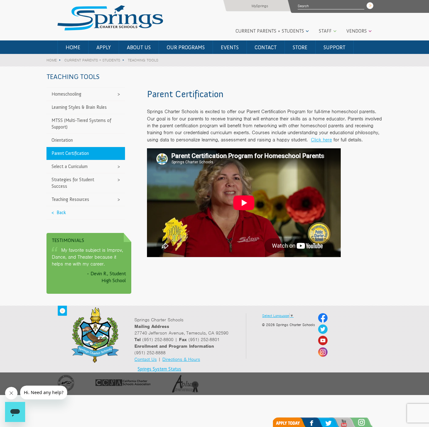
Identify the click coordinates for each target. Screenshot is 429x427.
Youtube (352, 422)
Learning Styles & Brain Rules (79, 107)
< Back (59, 212)
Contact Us (145, 359)
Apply (103, 47)
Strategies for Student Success (73, 183)
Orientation (62, 140)
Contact (266, 47)
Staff (325, 31)
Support (334, 47)
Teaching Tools (143, 60)
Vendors (356, 31)
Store (300, 47)
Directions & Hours (181, 359)
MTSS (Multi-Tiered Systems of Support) (81, 124)
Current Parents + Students (270, 31)
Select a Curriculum (70, 166)
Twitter (335, 422)
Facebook (318, 422)
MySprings (260, 5)
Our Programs (186, 47)
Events (230, 47)
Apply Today (291, 422)
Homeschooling (66, 94)
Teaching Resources (70, 199)
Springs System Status (159, 369)
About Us (139, 47)
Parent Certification (70, 153)
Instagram (370, 422)
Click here (321, 140)
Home (73, 47)
